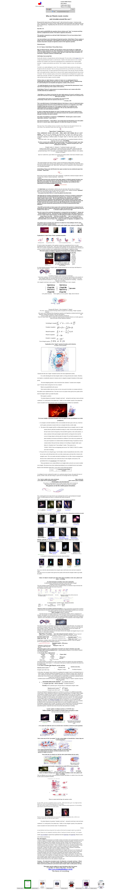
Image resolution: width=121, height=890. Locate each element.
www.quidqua (52, 524)
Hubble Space (52, 536)
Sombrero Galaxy (42, 523)
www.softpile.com (76, 524)
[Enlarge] (45, 522)
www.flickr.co (58, 511)
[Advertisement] (111, 5)
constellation (54, 552)
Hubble (63, 537)
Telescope (50, 538)
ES (67, 538)
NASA (65, 538)
